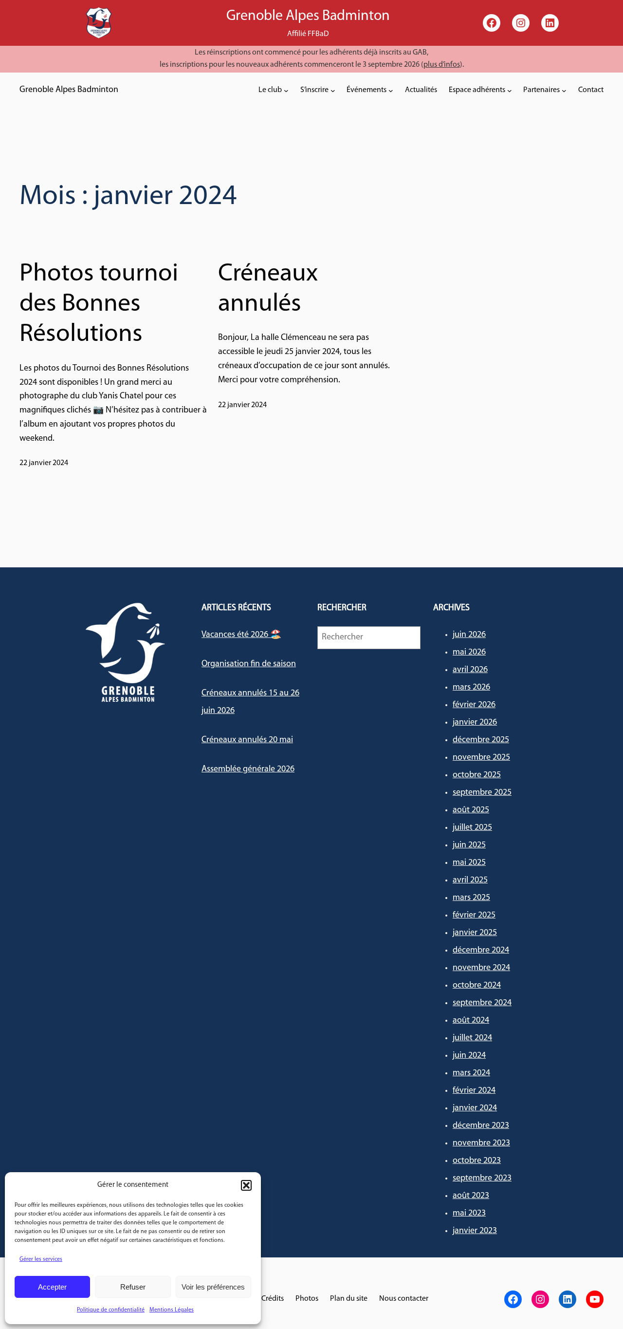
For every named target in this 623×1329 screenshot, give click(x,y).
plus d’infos (441, 65)
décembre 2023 (481, 1126)
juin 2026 (469, 635)
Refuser (133, 1287)
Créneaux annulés (268, 289)
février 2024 (474, 1090)
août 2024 (471, 1020)
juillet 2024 (472, 1038)
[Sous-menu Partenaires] (564, 90)
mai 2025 (469, 863)
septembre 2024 (482, 1003)
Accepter (52, 1287)
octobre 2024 (477, 985)
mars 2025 (471, 898)
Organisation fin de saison (249, 664)
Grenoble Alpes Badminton (68, 90)
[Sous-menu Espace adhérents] (509, 90)
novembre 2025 (481, 757)
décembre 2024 (481, 950)
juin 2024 (469, 1055)
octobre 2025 (477, 775)
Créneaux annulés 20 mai (247, 740)
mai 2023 (469, 1213)
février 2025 (474, 915)
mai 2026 (469, 652)
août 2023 (471, 1196)
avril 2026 (470, 670)
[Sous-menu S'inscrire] (332, 90)
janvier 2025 (475, 933)
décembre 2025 (481, 740)
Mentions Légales (171, 1310)
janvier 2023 (475, 1231)
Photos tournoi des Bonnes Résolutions (98, 305)
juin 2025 (469, 845)
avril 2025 (470, 880)
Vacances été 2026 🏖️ (241, 635)
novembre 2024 (481, 968)
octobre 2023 (477, 1161)
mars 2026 (471, 687)
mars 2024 (471, 1073)
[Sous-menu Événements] (390, 90)
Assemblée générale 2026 (248, 769)
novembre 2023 (481, 1143)
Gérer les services (40, 1259)
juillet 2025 (472, 828)
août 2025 (471, 810)
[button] (246, 1185)
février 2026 (474, 705)
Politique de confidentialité (111, 1310)
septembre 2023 (482, 1178)
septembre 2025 (482, 792)
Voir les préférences (213, 1287)
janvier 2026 (475, 722)
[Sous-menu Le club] (286, 90)
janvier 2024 (475, 1108)
